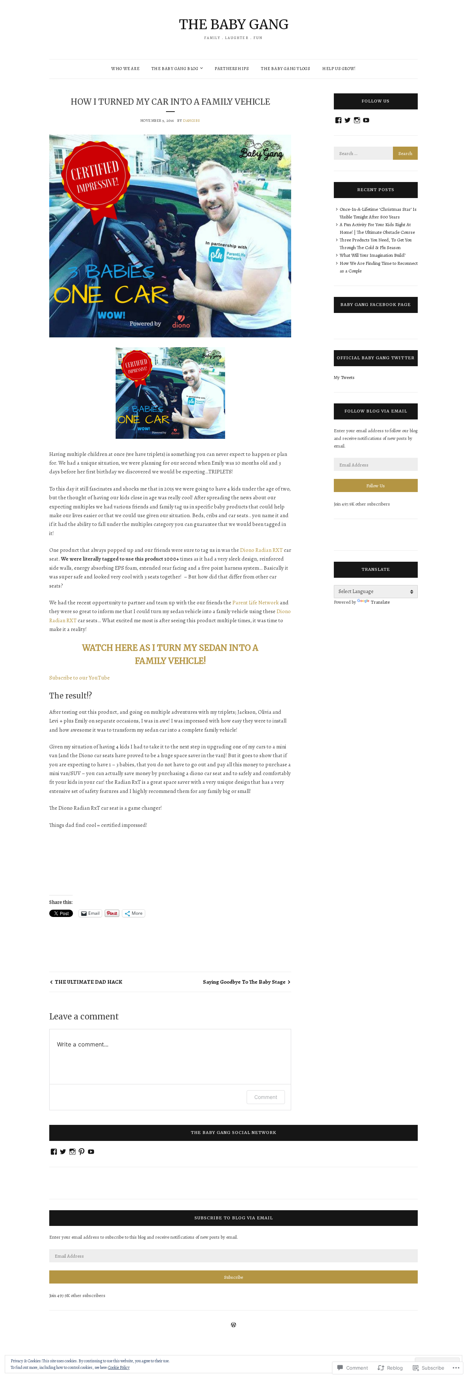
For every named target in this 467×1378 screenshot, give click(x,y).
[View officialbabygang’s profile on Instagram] (72, 1151)
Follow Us (375, 486)
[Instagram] (357, 120)
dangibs (191, 120)
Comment (265, 1097)
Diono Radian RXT (261, 550)
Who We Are (125, 68)
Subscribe (233, 1277)
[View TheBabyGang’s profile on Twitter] (62, 1151)
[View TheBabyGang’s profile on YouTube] (91, 1151)
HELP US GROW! (339, 68)
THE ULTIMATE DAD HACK (88, 982)
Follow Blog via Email (375, 411)
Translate (380, 602)
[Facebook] (338, 120)
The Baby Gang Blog (174, 68)
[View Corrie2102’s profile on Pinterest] (81, 1151)
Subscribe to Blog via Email (233, 1217)
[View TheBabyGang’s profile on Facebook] (53, 1151)
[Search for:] (376, 153)
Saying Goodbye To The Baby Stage (244, 982)
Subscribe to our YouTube (79, 677)
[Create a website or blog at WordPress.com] (233, 1325)
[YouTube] (366, 120)
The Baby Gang (234, 24)
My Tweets (344, 377)
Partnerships (232, 68)
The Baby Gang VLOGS (285, 68)
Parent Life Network (255, 602)
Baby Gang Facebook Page (375, 304)
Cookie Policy (119, 1367)
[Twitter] (347, 120)
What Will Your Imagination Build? (372, 255)
